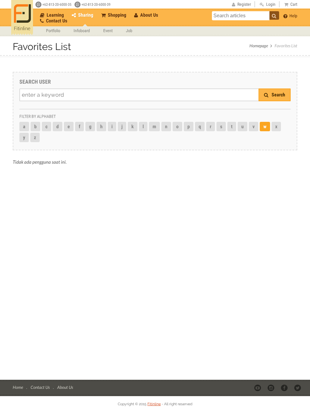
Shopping (116, 15)
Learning (54, 15)
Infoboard (82, 30)
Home (18, 387)
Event (108, 30)
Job (129, 30)
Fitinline (154, 404)
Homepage (258, 45)
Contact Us (56, 21)
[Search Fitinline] (274, 15)
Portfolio (53, 30)
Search (277, 95)
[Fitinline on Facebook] (285, 387)
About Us (148, 15)
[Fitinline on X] (298, 387)
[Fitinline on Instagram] (271, 387)
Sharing (85, 15)
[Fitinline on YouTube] (258, 387)
